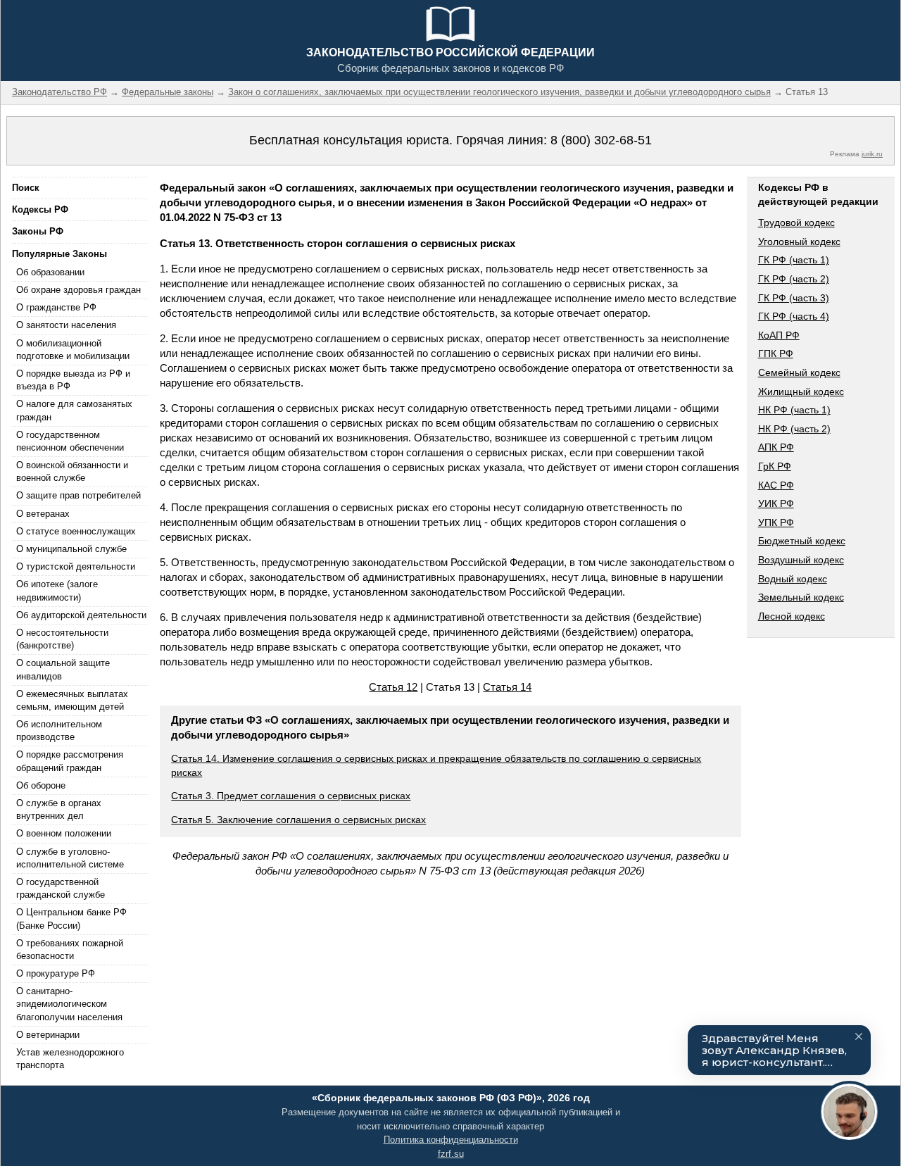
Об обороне (40, 785)
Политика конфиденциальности (451, 1139)
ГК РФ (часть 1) (793, 259)
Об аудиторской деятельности (81, 615)
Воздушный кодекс (801, 559)
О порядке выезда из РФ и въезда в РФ (73, 379)
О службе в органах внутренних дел (58, 809)
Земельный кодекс (801, 597)
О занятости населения (66, 325)
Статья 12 (393, 687)
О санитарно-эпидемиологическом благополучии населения (69, 1004)
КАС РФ (776, 485)
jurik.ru (872, 154)
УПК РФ (776, 522)
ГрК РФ (774, 466)
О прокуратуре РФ (55, 973)
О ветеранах (43, 513)
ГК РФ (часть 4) (793, 316)
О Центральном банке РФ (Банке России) (71, 918)
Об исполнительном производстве (59, 730)
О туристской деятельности (75, 566)
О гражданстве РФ (56, 307)
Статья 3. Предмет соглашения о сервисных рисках (290, 795)
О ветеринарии (48, 1034)
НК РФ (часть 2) (794, 428)
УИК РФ (776, 503)
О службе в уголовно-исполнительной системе (70, 858)
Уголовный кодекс (799, 241)
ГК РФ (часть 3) (793, 297)
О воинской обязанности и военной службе (72, 471)
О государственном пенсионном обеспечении (70, 441)
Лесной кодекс (791, 616)
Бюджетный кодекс (801, 540)
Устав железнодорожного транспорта (70, 1058)
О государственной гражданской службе (60, 888)
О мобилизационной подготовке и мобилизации (73, 349)
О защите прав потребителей (78, 495)
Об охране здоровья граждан (78, 289)
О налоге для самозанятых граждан (74, 410)
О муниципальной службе (71, 549)
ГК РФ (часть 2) (793, 278)
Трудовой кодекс (796, 222)
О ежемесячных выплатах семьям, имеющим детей (72, 700)
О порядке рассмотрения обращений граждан (69, 760)
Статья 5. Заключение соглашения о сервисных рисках (298, 819)
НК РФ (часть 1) (794, 409)
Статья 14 (507, 687)
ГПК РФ (775, 353)
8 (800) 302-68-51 (601, 140)
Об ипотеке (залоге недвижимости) (57, 590)
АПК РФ (776, 447)
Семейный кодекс (799, 372)
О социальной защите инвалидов (63, 669)
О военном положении (63, 833)
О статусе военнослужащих (76, 531)
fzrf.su (451, 1153)
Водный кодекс (792, 578)
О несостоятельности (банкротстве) (62, 639)
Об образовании (50, 272)
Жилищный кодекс (801, 391)
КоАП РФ (779, 335)
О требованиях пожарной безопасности (69, 949)
